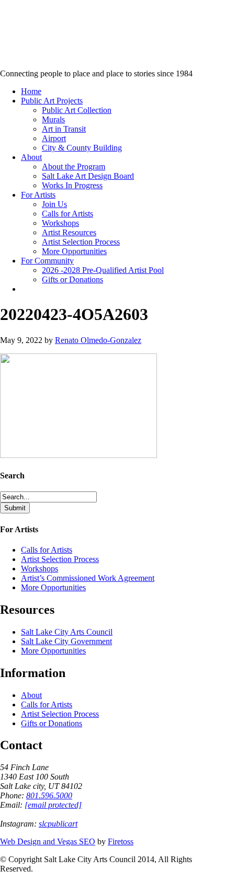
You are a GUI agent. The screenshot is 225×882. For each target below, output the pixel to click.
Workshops (39, 568)
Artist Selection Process (60, 559)
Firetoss (120, 841)
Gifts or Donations (51, 723)
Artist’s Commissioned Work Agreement (87, 578)
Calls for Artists (46, 549)
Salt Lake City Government (66, 641)
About (31, 695)
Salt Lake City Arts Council (67, 631)
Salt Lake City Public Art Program (24, 22)
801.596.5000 (49, 795)
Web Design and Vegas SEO (47, 841)
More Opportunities (53, 587)
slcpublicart (58, 823)
